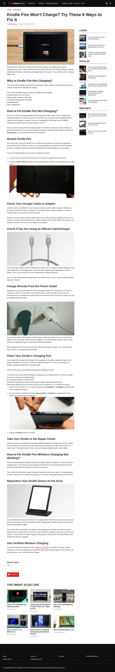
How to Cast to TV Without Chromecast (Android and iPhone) (39, 632)
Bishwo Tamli (35, 636)
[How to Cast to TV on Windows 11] (17, 621)
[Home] (16, 3)
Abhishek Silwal (12, 634)
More (82, 3)
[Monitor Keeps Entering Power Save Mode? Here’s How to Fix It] (82, 116)
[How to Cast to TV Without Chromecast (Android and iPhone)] (40, 621)
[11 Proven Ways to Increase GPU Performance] (82, 38)
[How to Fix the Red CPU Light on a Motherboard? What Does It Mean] (82, 69)
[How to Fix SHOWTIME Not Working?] (64, 596)
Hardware (31, 3)
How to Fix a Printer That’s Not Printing (97, 132)
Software (41, 3)
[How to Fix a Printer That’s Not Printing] (82, 132)
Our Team (61, 656)
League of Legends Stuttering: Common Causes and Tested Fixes (97, 54)
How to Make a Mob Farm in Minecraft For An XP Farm (96, 46)
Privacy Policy (7, 659)
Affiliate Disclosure (36, 659)
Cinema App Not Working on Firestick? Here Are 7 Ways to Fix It (40, 606)
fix (9, 565)
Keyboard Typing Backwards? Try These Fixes (97, 124)
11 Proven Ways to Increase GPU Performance (96, 38)
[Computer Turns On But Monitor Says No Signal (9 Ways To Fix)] (82, 85)
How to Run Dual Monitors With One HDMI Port (97, 101)
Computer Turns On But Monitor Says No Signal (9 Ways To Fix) (97, 85)
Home (9, 9)
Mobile (70, 3)
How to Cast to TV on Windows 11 (14, 631)
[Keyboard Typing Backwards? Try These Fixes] (82, 124)
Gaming (64, 3)
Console (77, 3)
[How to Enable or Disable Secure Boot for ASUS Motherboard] (82, 93)
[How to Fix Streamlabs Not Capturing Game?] (17, 596)
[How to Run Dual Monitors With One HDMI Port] (82, 101)
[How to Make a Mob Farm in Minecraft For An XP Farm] (82, 46)
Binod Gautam (12, 609)
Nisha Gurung (13, 24)
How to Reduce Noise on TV (64, 630)
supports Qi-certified (42, 547)
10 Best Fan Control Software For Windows (97, 77)
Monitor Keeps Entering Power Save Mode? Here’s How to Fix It (97, 115)
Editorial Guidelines (92, 656)
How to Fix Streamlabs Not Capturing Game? (16, 605)
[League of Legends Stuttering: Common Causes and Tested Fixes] (82, 54)
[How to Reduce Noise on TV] (64, 621)
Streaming (17, 9)
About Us (33, 656)
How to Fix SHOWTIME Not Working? (63, 605)
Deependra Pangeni (60, 632)
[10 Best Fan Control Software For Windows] (82, 77)
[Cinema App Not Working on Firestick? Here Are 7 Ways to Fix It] (40, 596)
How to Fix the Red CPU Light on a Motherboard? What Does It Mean (97, 68)
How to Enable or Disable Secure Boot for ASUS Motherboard (95, 93)
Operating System (52, 3)
